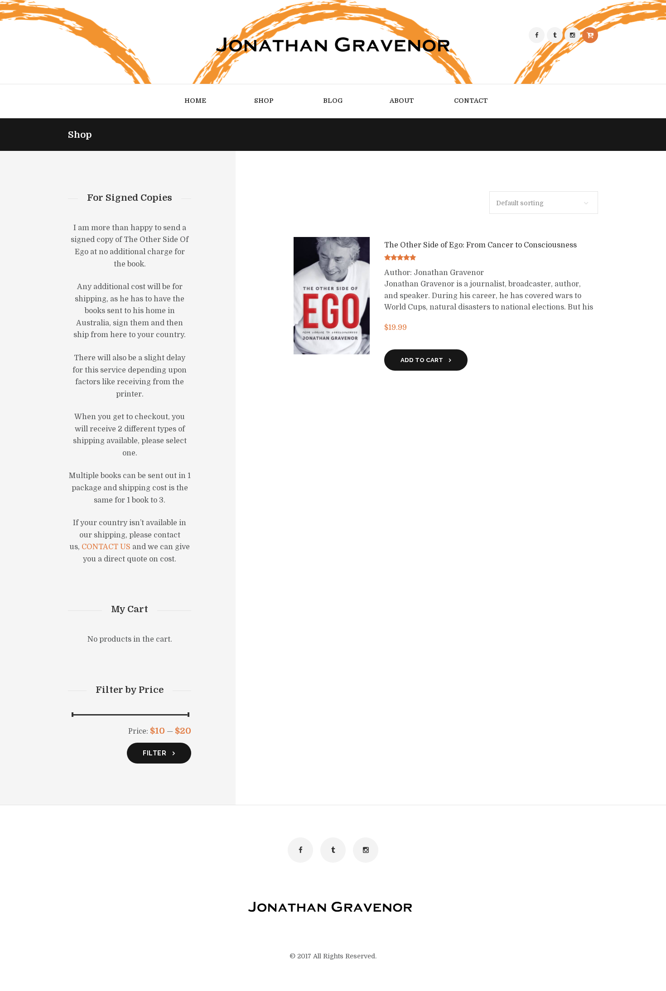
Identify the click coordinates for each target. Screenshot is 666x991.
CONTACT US (106, 547)
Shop (264, 100)
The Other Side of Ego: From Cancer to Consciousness (480, 245)
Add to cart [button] (422, 360)
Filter (154, 753)
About (402, 100)
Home (195, 100)
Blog (333, 100)
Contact (471, 100)
